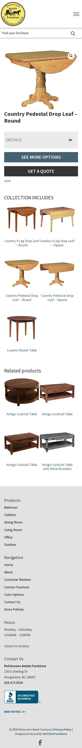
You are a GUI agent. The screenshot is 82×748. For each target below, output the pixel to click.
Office (8, 537)
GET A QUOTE (41, 171)
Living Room (13, 530)
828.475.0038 (13, 682)
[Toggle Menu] (76, 14)
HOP (7, 181)
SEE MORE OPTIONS (41, 157)
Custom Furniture (16, 587)
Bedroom (11, 507)
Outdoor (10, 544)
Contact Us (12, 602)
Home (8, 565)
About (8, 572)
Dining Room (13, 522)
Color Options (14, 594)
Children (10, 515)
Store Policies (14, 609)
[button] (71, 56)
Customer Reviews (17, 579)
